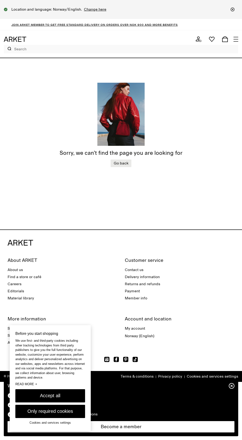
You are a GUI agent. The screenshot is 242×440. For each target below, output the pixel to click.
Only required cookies (50, 411)
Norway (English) (139, 336)
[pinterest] (126, 359)
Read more (26, 384)
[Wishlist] (212, 39)
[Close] (232, 9)
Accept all (50, 395)
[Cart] (225, 39)
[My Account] (198, 39)
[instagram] (107, 359)
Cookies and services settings (212, 376)
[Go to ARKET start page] (15, 39)
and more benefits (157, 24)
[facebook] (116, 359)
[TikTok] (135, 359)
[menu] (235, 39)
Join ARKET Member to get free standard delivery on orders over (67, 24)
